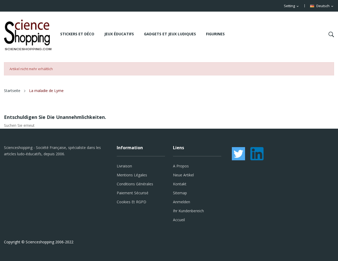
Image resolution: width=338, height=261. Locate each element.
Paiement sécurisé (132, 192)
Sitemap (180, 192)
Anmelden (181, 201)
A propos (181, 165)
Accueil (179, 219)
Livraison (124, 165)
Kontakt (179, 183)
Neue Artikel (183, 174)
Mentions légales (132, 174)
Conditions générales (135, 183)
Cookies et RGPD (131, 201)
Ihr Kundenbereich (188, 210)
